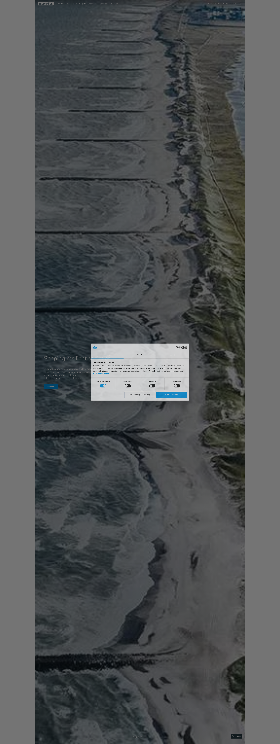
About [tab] (172, 355)
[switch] (128, 385)
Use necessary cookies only (139, 395)
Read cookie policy (101, 374)
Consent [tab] (107, 355)
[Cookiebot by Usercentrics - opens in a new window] (177, 347)
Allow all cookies (171, 395)
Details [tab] (140, 355)
